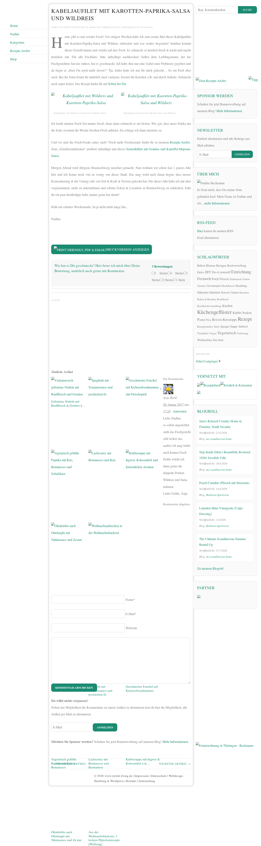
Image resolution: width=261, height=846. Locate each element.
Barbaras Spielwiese (217, 495)
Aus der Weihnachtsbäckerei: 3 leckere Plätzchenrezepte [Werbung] (104, 838)
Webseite (131, 628)
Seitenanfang (146, 781)
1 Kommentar (146, 27)
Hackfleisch (228, 286)
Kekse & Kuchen (206, 299)
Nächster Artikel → (175, 763)
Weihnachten (204, 340)
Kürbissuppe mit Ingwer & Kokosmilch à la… (143, 761)
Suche (247, 10)
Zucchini (218, 340)
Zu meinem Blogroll (210, 568)
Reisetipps (230, 319)
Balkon (201, 265)
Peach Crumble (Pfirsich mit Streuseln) (224, 483)
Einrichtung (241, 272)
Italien (235, 292)
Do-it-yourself (221, 272)
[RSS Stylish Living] (240, 232)
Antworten (180, 411)
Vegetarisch (226, 332)
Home (14, 25)
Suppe (234, 326)
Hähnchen (203, 292)
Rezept (245, 318)
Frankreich (235, 279)
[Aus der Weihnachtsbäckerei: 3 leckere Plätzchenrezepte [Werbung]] (105, 676)
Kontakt (131, 781)
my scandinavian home (219, 439)
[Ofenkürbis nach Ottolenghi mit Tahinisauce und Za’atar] (68, 676)
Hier (200, 231)
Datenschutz (159, 776)
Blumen (210, 265)
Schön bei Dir (117, 84)
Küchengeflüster (129, 27)
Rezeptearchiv (205, 326)
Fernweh (204, 278)
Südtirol (243, 326)
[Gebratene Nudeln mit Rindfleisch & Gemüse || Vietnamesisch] (68, 387)
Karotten (244, 292)
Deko (200, 272)
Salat (216, 326)
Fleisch (224, 279)
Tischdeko (203, 333)
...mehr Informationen (216, 203)
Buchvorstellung (236, 265)
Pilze (208, 320)
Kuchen (227, 305)
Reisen (217, 319)
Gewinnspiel (214, 286)
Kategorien (17, 42)
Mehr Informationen (175, 741)
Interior (225, 292)
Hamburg (241, 285)
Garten (246, 279)
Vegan (213, 333)
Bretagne (221, 265)
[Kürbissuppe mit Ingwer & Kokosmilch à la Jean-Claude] (143, 603)
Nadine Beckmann (72, 27)
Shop (13, 59)
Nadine (14, 34)
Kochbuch (223, 299)
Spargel (224, 326)
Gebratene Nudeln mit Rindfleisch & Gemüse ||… (68, 403)
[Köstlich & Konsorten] (236, 384)
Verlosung (242, 333)
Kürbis (237, 312)
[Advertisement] (121, 332)
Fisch (117, 27)
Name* (130, 599)
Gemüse (201, 286)
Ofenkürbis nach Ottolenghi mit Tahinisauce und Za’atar (66, 836)
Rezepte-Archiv (20, 51)
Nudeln (247, 312)
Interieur (214, 292)
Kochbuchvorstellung (209, 306)
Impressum (142, 776)
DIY (208, 272)
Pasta (201, 319)
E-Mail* (131, 614)
